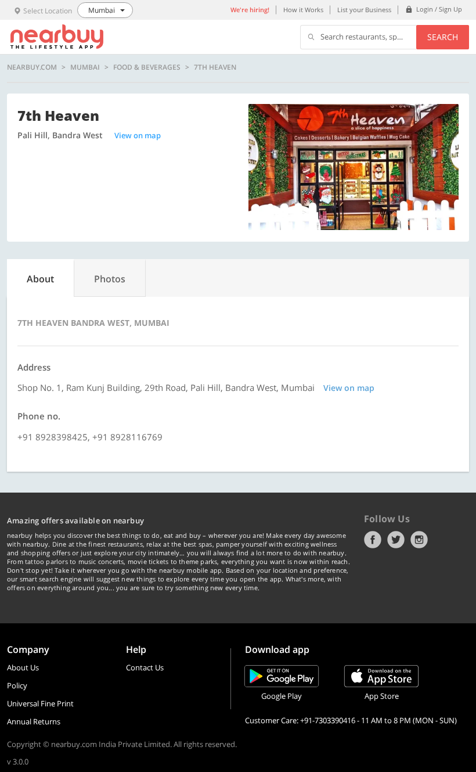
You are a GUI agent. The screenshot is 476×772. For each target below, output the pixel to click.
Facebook (372, 539)
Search (442, 36)
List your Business (364, 9)
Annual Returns (33, 721)
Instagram (419, 539)
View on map (137, 135)
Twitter (396, 539)
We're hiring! (249, 9)
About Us (23, 667)
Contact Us (145, 667)
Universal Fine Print (40, 703)
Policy (17, 685)
